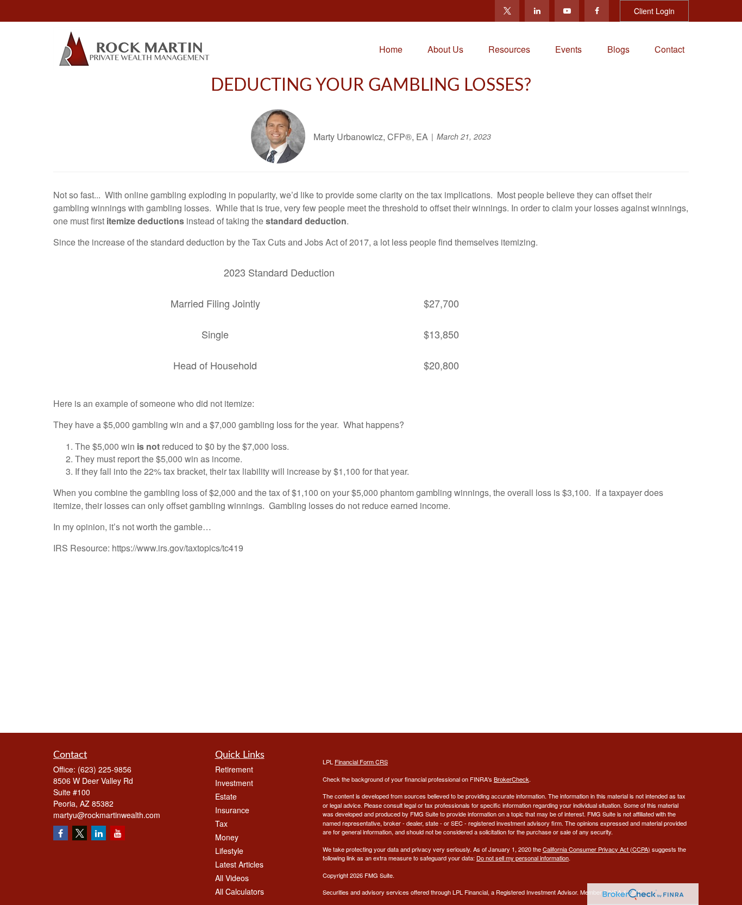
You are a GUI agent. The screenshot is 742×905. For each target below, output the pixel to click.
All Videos (232, 877)
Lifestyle (229, 850)
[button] (391, 48)
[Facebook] (596, 11)
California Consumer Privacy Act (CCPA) (596, 849)
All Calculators (239, 891)
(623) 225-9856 (104, 769)
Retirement (234, 769)
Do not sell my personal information (522, 857)
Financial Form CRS (361, 761)
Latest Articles (239, 864)
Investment (234, 782)
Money (226, 837)
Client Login (654, 10)
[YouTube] (567, 11)
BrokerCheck (511, 779)
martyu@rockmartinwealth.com (106, 814)
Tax (221, 823)
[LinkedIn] (537, 11)
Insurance (232, 810)
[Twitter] (507, 11)
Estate (226, 796)
